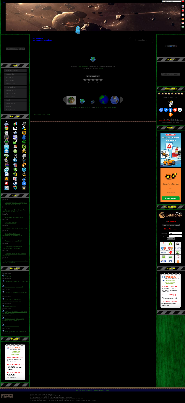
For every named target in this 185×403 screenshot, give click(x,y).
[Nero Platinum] (24, 157)
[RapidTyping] (6, 125)
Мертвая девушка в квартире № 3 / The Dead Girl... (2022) (14, 203)
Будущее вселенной (12, 326)
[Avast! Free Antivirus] (15, 162)
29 (83, 107)
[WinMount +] (24, 162)
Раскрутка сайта (11, 103)
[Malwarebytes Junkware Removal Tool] (24, 185)
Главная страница (12, 70)
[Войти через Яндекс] (175, 110)
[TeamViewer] (6, 153)
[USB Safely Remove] (15, 143)
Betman (101, 68)
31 (87, 107)
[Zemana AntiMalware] (15, 189)
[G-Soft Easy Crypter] (15, 157)
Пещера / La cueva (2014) (13, 241)
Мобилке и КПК (11, 90)
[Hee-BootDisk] (15, 180)
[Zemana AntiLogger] (24, 176)
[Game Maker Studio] (6, 143)
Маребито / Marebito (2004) (14, 217)
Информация (10, 110)
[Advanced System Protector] (6, 180)
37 (100, 107)
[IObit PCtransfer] (24, 143)
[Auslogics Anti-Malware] (15, 171)
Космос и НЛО (11, 74)
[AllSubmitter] (15, 134)
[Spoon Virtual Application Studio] (6, 162)
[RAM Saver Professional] (24, 189)
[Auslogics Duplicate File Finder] (6, 148)
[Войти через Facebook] (170, 110)
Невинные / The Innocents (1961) (16, 228)
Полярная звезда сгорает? (14, 287)
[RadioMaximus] (24, 180)
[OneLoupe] (15, 139)
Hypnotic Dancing (11, 222)
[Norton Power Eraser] (24, 153)
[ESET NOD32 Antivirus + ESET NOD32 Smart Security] (6, 171)
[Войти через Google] (180, 110)
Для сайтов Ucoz (11, 93)
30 (85, 107)
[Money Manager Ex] (15, 153)
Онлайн (8, 100)
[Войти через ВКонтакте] (166, 110)
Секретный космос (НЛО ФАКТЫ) (16, 281)
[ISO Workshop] (24, 134)
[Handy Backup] (6, 134)
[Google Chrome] (6, 130)
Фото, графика (10, 87)
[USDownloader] (15, 176)
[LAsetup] (24, 130)
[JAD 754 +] (24, 166)
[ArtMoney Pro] (6, 157)
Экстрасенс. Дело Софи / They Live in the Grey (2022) (14, 210)
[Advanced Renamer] (6, 139)
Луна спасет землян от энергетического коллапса (11, 300)
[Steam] (15, 185)
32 (89, 107)
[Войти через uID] (161, 110)
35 (96, 107)
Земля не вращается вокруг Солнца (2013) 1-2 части (13, 319)
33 (91, 107)
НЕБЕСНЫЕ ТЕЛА (83, 66)
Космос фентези (10, 306)
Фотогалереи (10, 77)
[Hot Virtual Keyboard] (15, 148)
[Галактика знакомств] (24, 148)
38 (102, 107)
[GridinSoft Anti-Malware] (24, 171)
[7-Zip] (15, 130)
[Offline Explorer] (24, 139)
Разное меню (10, 97)
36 (98, 107)
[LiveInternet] (7, 398)
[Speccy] (24, 125)
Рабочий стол (10, 84)
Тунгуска (8, 276)
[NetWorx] (15, 125)
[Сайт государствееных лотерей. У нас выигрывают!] (170, 185)
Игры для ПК (10, 80)
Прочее (8, 106)
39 (104, 107)
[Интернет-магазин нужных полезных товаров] (170, 150)
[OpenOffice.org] (6, 176)
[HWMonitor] (6, 185)
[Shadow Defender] (15, 166)
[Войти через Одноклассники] (171, 114)
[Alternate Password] (6, 189)
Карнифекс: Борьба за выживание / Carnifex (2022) (12, 234)
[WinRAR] (6, 166)
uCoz (53, 394)
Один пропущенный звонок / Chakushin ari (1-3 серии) (13, 247)
